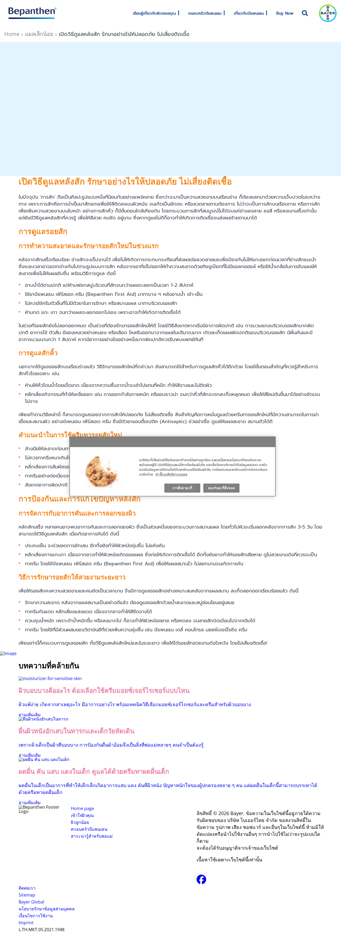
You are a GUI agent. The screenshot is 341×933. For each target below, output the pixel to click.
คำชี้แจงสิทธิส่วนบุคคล (171, 474)
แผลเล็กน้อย (39, 34)
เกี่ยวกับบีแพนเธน (249, 13)
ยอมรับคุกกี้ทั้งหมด (221, 488)
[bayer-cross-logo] (328, 13)
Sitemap (27, 895)
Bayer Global (31, 902)
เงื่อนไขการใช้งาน (36, 916)
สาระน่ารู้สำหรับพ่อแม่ (92, 836)
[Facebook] (201, 881)
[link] (178, 13)
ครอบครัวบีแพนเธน (204, 13)
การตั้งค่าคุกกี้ (182, 488)
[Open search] (305, 13)
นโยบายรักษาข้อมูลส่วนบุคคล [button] (47, 909)
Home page (82, 808)
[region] (172, 466)
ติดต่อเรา (27, 888)
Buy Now (284, 13)
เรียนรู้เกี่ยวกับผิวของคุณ (154, 13)
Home (11, 34)
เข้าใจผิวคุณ (82, 815)
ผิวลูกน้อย (80, 822)
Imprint (26, 923)
